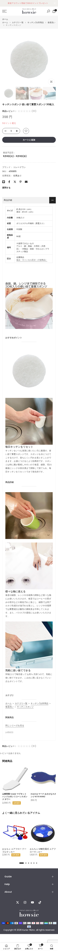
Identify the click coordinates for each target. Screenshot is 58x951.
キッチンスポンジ (25, 706)
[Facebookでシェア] (9, 181)
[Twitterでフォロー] (18, 902)
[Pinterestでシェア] (20, 181)
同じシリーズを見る (14, 725)
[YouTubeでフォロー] (32, 902)
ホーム (5, 19)
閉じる (55, 3)
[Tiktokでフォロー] (40, 902)
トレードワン (19, 167)
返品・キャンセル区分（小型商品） (31, 260)
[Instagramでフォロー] (25, 902)
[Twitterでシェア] (15, 181)
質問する (6, 187)
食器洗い (51, 22)
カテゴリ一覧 (17, 22)
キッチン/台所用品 (35, 22)
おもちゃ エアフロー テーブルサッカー (14, 850)
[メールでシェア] (26, 181)
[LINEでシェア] (3, 181)
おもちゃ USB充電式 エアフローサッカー (43, 850)
